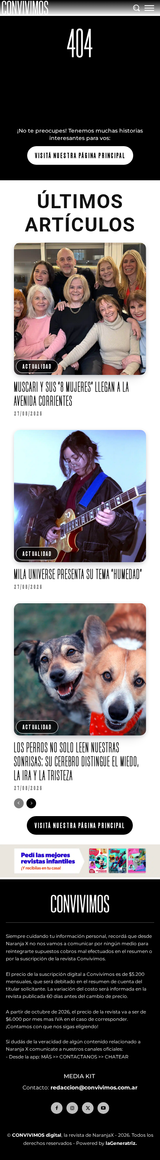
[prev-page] (19, 803)
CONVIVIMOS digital (36, 1135)
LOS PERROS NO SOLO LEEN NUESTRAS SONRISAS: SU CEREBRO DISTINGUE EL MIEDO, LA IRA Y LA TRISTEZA (76, 761)
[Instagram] (72, 1108)
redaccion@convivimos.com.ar (93, 1087)
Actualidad (37, 366)
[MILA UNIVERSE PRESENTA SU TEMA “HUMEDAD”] (80, 496)
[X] (88, 1108)
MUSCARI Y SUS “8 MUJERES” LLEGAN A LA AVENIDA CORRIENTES (71, 394)
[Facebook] (57, 1108)
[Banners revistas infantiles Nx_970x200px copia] (80, 875)
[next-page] (31, 803)
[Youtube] (103, 1108)
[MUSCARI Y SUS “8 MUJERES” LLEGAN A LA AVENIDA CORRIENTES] (80, 309)
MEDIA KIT (80, 1076)
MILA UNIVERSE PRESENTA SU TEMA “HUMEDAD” (78, 574)
